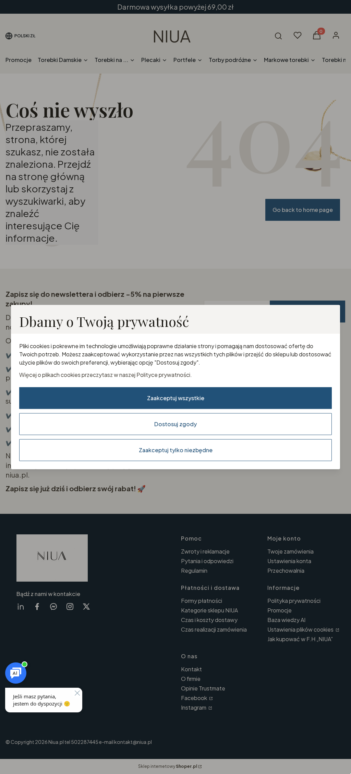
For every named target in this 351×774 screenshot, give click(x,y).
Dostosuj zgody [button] (175, 424)
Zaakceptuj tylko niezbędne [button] (176, 450)
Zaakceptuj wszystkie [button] (175, 398)
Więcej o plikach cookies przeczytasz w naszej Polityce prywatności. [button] (105, 374)
